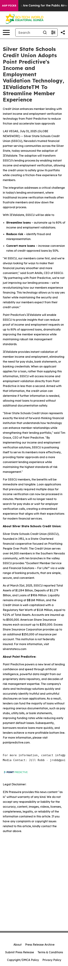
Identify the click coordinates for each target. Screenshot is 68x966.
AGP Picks (9, 5)
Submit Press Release (19, 952)
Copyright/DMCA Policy (23, 960)
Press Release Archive (40, 944)
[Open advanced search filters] (53, 32)
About (17, 944)
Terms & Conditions (50, 952)
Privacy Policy (51, 960)
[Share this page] (62, 32)
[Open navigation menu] (6, 32)
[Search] (45, 32)
